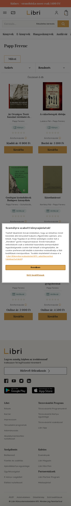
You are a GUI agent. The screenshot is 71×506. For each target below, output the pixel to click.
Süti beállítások (35, 275)
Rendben (35, 267)
